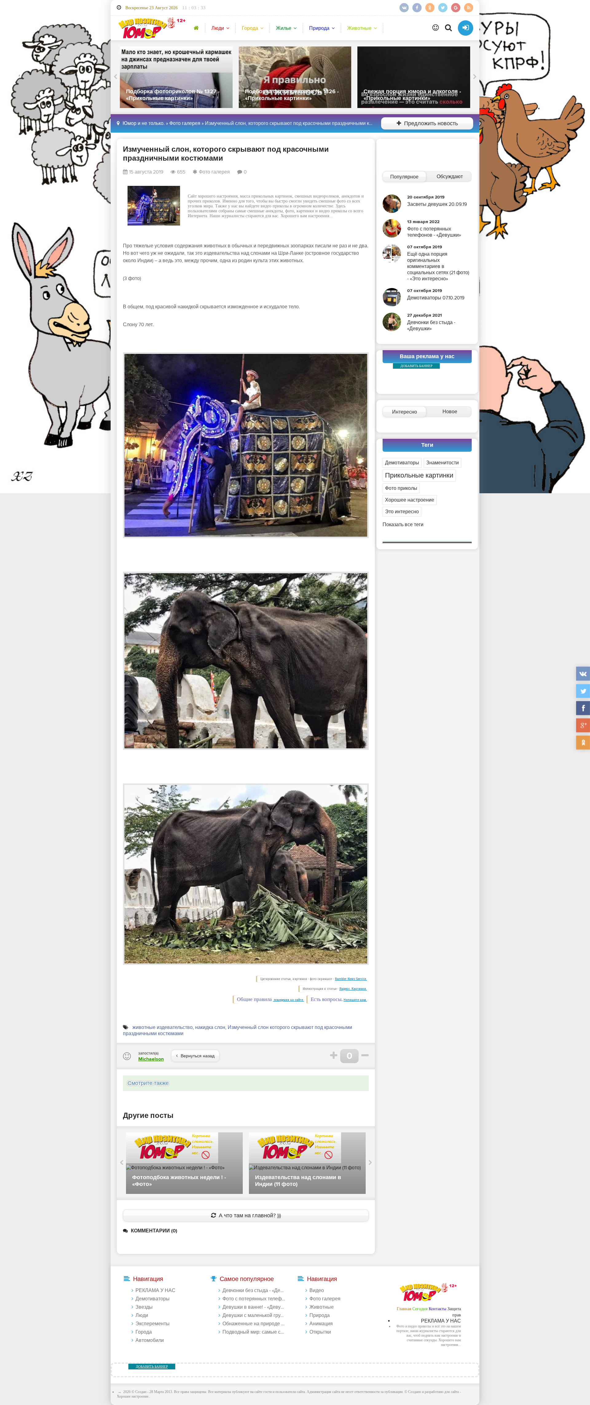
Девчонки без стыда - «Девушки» (254, 1290)
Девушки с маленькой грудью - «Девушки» (254, 1315)
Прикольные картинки (419, 475)
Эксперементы (153, 1324)
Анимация (321, 1324)
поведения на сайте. (288, 1000)
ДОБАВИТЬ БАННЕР (416, 366)
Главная (404, 1309)
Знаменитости (442, 463)
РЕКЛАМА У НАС (155, 1290)
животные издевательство (162, 1027)
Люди (217, 28)
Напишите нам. (355, 1000)
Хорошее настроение (409, 500)
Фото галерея (184, 123)
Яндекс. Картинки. (353, 989)
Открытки (320, 1332)
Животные (359, 28)
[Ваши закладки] (435, 28)
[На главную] (151, 28)
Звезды (144, 1307)
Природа (319, 28)
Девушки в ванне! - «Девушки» (254, 1307)
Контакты (437, 1309)
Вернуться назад (197, 1056)
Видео (316, 1290)
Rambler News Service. (351, 979)
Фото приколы (401, 488)
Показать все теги (403, 525)
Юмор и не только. (144, 123)
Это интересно (402, 512)
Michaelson (151, 1059)
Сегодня (419, 1309)
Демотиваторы (402, 463)
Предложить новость (431, 123)
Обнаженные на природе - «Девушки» (254, 1324)
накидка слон (210, 1027)
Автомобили (150, 1340)
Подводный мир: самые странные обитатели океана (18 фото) (254, 1332)
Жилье (283, 28)
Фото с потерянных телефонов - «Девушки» (254, 1299)
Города (250, 28)
